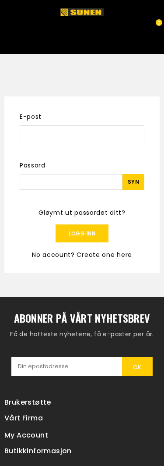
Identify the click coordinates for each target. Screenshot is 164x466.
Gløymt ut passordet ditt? (82, 212)
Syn (134, 181)
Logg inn (82, 233)
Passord (32, 165)
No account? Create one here (82, 254)
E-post (31, 116)
